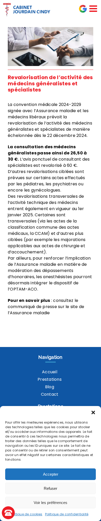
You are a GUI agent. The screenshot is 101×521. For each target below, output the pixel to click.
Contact (50, 394)
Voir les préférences (50, 502)
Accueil (49, 372)
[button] (93, 412)
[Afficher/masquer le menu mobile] (93, 8)
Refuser (50, 488)
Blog (49, 387)
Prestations (50, 379)
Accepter (50, 474)
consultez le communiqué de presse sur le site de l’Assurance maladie (46, 306)
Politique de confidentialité (67, 514)
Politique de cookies (26, 514)
